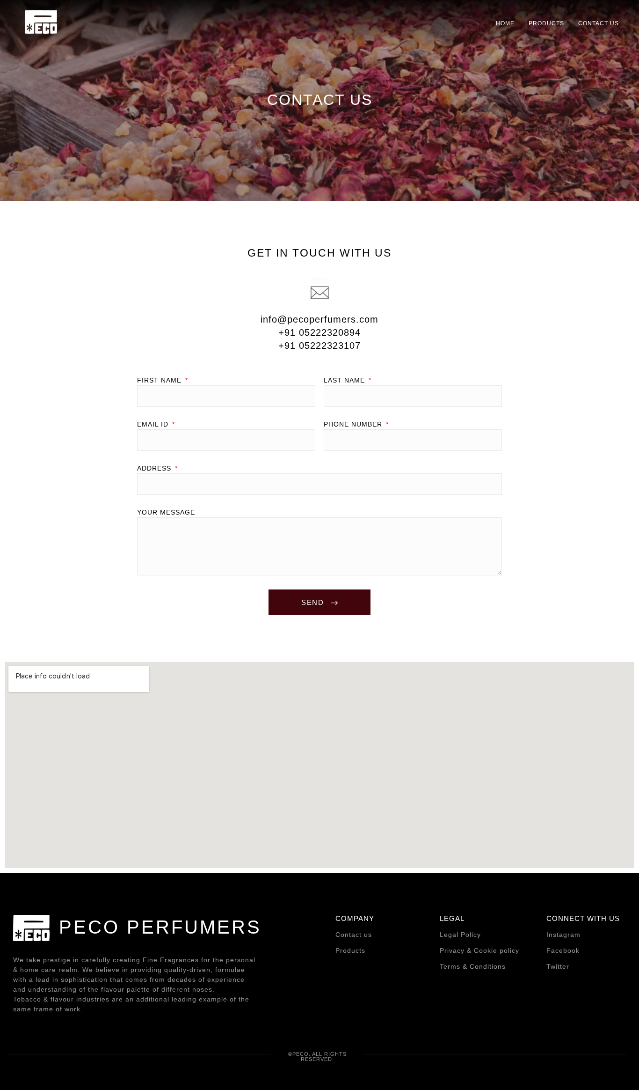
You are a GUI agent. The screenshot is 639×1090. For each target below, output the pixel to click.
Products (350, 950)
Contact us (353, 934)
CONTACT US (598, 23)
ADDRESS (155, 468)
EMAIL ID (154, 424)
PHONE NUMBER (354, 424)
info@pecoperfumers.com (319, 319)
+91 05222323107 (319, 345)
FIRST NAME (160, 380)
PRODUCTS (546, 23)
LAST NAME (345, 380)
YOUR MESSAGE (166, 512)
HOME (505, 23)
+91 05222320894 (319, 332)
